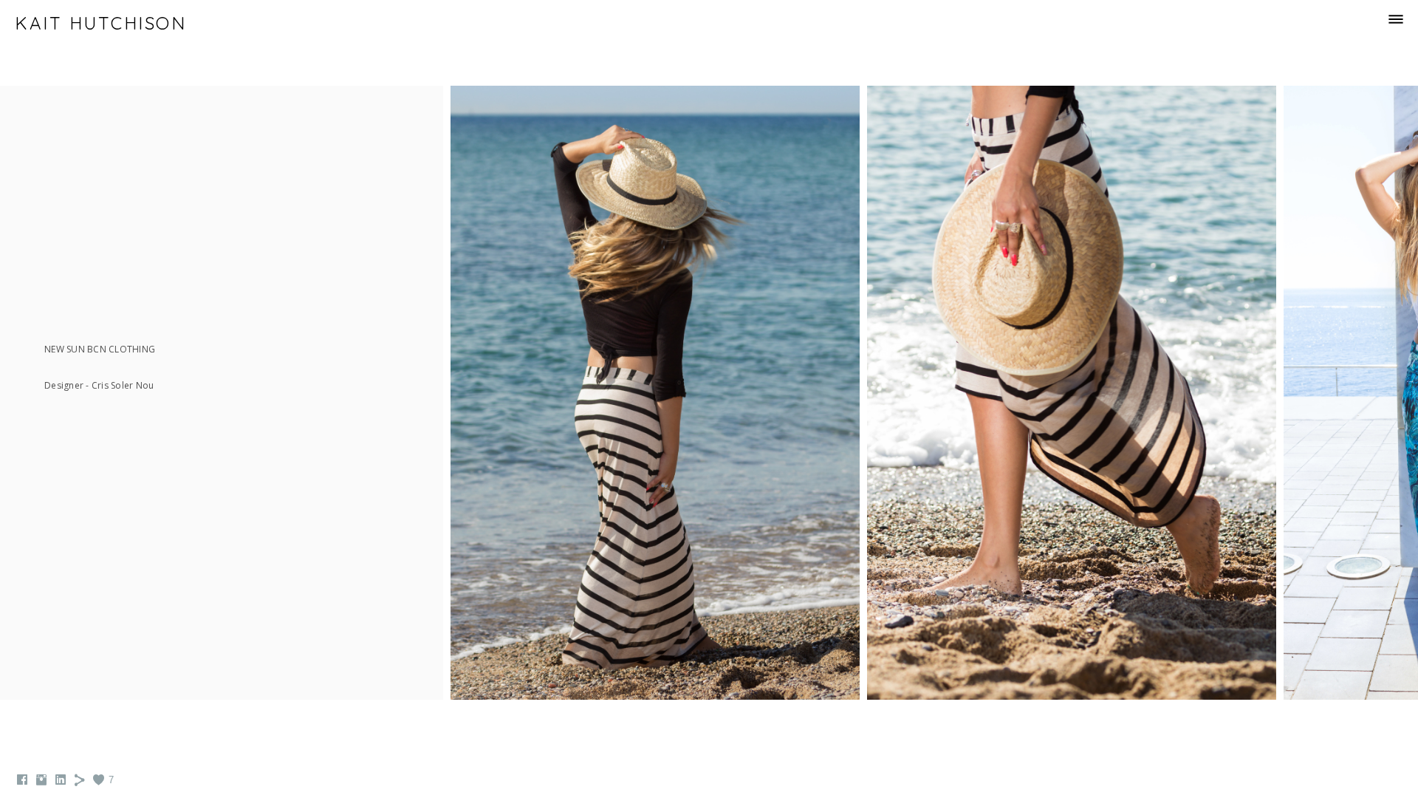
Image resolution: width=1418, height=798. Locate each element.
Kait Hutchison (100, 23)
